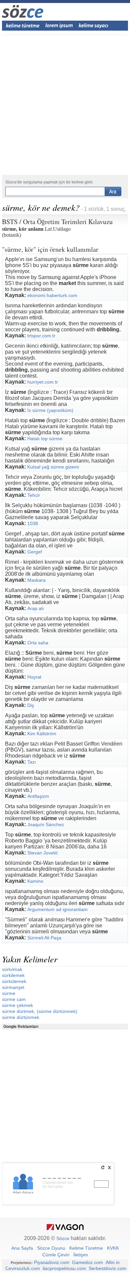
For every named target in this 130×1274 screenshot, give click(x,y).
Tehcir (33, 495)
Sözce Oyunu (51, 1248)
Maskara (36, 580)
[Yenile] (102, 1167)
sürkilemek (13, 975)
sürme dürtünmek (20, 1017)
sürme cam (14, 999)
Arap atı (35, 608)
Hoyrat (34, 677)
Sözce (62, 1238)
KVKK (113, 1248)
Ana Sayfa (22, 1248)
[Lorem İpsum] (59, 25)
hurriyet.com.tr (42, 382)
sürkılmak (12, 969)
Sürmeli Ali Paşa (44, 937)
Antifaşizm (38, 796)
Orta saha (37, 642)
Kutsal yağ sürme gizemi (53, 467)
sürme (8, 993)
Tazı (31, 762)
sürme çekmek (17, 1005)
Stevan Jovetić (42, 852)
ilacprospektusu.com (64, 1268)
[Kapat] (109, 1167)
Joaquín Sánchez (45, 824)
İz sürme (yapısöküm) (50, 410)
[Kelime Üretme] (22, 25)
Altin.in (113, 1262)
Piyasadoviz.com (51, 1262)
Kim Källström (41, 733)
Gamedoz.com (87, 1262)
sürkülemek (14, 981)
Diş (30, 705)
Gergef (34, 551)
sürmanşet (13, 987)
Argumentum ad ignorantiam (57, 909)
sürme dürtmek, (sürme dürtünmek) (39, 1011)
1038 (32, 523)
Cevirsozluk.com (22, 1268)
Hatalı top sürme (44, 438)
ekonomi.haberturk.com (52, 295)
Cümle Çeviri (55, 1254)
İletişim (80, 1254)
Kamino (35, 881)
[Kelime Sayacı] (93, 25)
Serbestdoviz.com (107, 1268)
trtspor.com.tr (41, 335)
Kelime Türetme (86, 1248)
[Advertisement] (65, 105)
